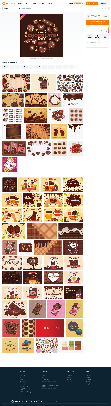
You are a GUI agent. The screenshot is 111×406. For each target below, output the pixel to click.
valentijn (51, 67)
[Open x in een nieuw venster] (39, 401)
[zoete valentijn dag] (9, 164)
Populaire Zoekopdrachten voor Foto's (50, 385)
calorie (59, 67)
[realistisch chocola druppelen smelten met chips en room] (70, 231)
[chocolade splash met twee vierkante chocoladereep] (35, 115)
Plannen (71, 3)
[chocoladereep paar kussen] (59, 131)
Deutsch (88, 381)
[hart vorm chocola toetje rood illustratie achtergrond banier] (43, 328)
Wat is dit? (100, 42)
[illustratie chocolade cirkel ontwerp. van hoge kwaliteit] (70, 83)
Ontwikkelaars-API (24, 386)
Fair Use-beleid (95, 401)
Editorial (42, 3)
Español (88, 377)
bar (12, 67)
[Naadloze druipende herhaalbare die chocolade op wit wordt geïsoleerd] (73, 100)
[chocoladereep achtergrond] (13, 100)
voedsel (37, 67)
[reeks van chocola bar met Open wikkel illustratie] (71, 345)
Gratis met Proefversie (97, 22)
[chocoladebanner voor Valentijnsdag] (14, 148)
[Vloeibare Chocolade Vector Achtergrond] (13, 131)
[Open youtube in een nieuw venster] (41, 401)
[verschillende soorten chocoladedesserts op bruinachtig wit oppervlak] (76, 115)
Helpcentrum (70, 375)
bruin (17, 67)
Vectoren (19, 3)
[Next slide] (81, 67)
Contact (69, 377)
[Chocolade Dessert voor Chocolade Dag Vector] (43, 83)
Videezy (22, 379)
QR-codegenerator (24, 394)
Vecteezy (22, 377)
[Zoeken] (102, 8)
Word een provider (69, 382)
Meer (49, 3)
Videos (34, 3)
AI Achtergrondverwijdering (27, 392)
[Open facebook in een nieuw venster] (26, 401)
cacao (44, 67)
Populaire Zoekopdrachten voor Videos (50, 389)
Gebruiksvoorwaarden (78, 401)
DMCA (44, 377)
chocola (6, 67)
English (88, 375)
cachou (24, 67)
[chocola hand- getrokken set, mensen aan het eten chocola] (46, 345)
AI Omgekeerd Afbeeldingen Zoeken (27, 389)
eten (31, 67)
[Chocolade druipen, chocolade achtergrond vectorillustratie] (75, 131)
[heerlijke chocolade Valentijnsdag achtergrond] (39, 148)
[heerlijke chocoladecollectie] (59, 148)
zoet (65, 67)
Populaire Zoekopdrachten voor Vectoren (50, 382)
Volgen (105, 16)
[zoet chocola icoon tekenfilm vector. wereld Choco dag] (25, 247)
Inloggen (103, 3)
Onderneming (23, 381)
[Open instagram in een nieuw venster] (29, 401)
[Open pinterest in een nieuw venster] (34, 401)
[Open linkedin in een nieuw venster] (31, 401)
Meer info (89, 46)
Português (88, 379)
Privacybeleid (87, 401)
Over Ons (69, 379)
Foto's (27, 3)
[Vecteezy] (8, 3)
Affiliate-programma (47, 379)
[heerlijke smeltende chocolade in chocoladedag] (36, 100)
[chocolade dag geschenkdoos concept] (76, 148)
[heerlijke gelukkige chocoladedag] (9, 184)
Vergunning (45, 375)
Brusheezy (22, 375)
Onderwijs (22, 384)
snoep (71, 67)
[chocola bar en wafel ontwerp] (48, 247)
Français (88, 384)
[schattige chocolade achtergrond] (16, 83)
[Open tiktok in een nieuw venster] (36, 401)
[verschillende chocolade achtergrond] (38, 131)
